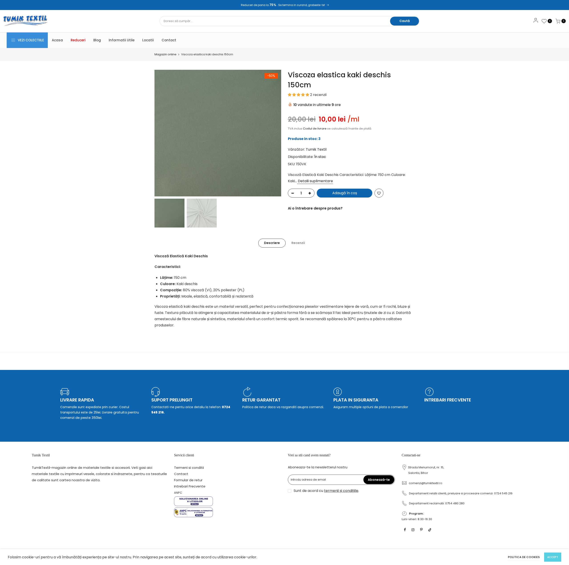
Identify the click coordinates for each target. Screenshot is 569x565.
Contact (169, 40)
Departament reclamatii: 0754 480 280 (437, 503)
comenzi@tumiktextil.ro (425, 483)
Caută (404, 21)
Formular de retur (188, 480)
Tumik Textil (316, 149)
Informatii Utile (121, 40)
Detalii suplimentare (315, 181)
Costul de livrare (315, 128)
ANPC (178, 493)
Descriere (272, 243)
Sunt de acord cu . (326, 490)
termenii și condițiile (341, 490)
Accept (552, 557)
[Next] (273, 133)
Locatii (148, 40)
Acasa (57, 40)
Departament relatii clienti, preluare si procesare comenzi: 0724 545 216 (461, 493)
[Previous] (162, 133)
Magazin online (165, 54)
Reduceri (78, 40)
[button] (299, 94)
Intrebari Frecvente (189, 486)
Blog (97, 40)
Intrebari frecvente (447, 400)
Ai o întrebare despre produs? (315, 208)
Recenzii (298, 243)
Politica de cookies (524, 557)
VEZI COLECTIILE (31, 40)
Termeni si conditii (189, 467)
